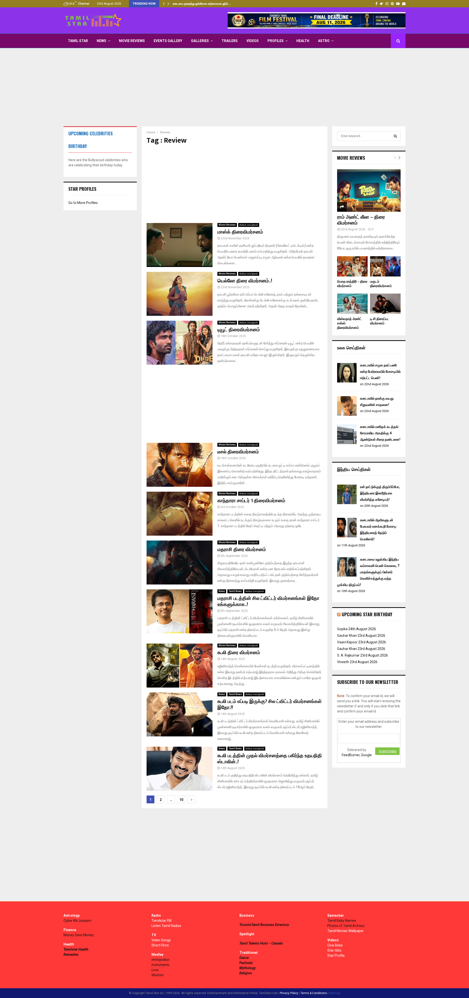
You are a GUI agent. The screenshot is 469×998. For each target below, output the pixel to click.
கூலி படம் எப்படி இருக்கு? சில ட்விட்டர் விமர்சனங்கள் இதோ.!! (269, 704)
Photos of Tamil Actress (345, 926)
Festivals (246, 963)
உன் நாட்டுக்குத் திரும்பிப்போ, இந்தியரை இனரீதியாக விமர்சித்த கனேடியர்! (380, 493)
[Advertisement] (234, 87)
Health (302, 41)
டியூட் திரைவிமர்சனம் (238, 330)
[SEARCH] (395, 136)
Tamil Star (78, 41)
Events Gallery (168, 41)
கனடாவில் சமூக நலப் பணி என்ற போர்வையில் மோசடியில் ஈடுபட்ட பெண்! (380, 371)
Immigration (160, 960)
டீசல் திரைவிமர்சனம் (238, 452)
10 (181, 800)
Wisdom (157, 975)
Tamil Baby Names (341, 921)
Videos (252, 41)
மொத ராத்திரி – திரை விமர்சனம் (352, 284)
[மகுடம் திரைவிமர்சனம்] (385, 266)
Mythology (247, 968)
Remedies (71, 954)
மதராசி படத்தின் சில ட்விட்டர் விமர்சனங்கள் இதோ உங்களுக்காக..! (268, 601)
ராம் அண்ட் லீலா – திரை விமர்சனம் (361, 220)
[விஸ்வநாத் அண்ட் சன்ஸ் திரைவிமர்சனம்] (352, 304)
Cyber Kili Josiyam (77, 921)
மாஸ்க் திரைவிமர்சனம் (240, 232)
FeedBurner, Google (357, 755)
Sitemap (334, 993)
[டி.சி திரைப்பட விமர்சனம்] (385, 304)
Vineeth (343, 662)
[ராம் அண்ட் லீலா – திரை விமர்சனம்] (369, 190)
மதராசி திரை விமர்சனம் (241, 549)
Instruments (160, 965)
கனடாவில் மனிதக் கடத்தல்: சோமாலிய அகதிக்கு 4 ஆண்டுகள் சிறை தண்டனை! (380, 433)
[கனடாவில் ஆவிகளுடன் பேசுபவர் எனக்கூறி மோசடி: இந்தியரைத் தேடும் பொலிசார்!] (347, 536)
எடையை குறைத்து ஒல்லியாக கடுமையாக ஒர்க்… (201, 3)
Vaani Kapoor (347, 642)
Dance (244, 958)
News (101, 41)
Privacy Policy (289, 993)
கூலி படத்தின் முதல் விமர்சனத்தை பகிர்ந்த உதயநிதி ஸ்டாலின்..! (269, 759)
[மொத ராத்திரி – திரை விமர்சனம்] (352, 266)
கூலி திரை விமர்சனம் (238, 652)
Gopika (342, 629)
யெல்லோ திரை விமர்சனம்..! (244, 281)
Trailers (230, 41)
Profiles (275, 41)
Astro (324, 41)
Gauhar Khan (347, 635)
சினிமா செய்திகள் (248, 224)
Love (155, 970)
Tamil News (235, 591)
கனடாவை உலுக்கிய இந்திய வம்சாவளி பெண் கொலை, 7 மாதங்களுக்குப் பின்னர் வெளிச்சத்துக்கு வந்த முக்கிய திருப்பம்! (368, 572)
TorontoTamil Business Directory (264, 925)
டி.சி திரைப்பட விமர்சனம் (379, 321)
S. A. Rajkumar (348, 655)
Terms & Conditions (313, 993)
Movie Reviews (132, 41)
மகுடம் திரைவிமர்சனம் (381, 284)
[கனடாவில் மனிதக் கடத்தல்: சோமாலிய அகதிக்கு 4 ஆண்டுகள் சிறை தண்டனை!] (347, 443)
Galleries (200, 41)
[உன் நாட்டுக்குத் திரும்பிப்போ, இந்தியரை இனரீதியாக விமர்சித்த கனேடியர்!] (347, 503)
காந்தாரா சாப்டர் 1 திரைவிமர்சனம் (251, 501)
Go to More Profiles (83, 203)
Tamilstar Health (76, 949)
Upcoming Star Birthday (367, 614)
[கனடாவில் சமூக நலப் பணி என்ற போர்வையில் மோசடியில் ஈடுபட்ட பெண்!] (347, 381)
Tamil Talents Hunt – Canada (261, 943)
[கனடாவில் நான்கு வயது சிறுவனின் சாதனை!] (347, 414)
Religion (245, 973)
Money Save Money (79, 935)
